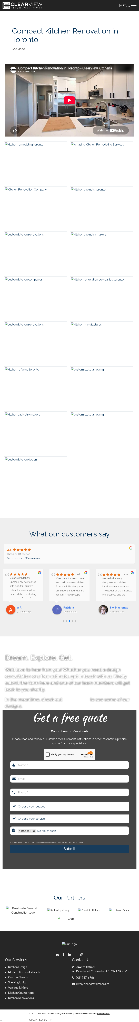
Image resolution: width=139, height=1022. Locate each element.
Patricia (22, 607)
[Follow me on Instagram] (81, 954)
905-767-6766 (85, 977)
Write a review (33, 558)
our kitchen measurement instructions (67, 739)
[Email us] (57, 954)
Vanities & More (18, 987)
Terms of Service (72, 842)
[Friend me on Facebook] (63, 954)
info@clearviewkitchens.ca (92, 984)
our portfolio (76, 699)
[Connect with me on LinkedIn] (69, 954)
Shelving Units (17, 982)
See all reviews (15, 558)
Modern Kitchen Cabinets (24, 972)
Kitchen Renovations (21, 998)
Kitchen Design (17, 967)
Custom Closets (18, 977)
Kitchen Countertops (21, 992)
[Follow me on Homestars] (75, 954)
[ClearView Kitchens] (22, 5)
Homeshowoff (103, 1014)
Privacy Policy (57, 842)
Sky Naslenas (72, 607)
